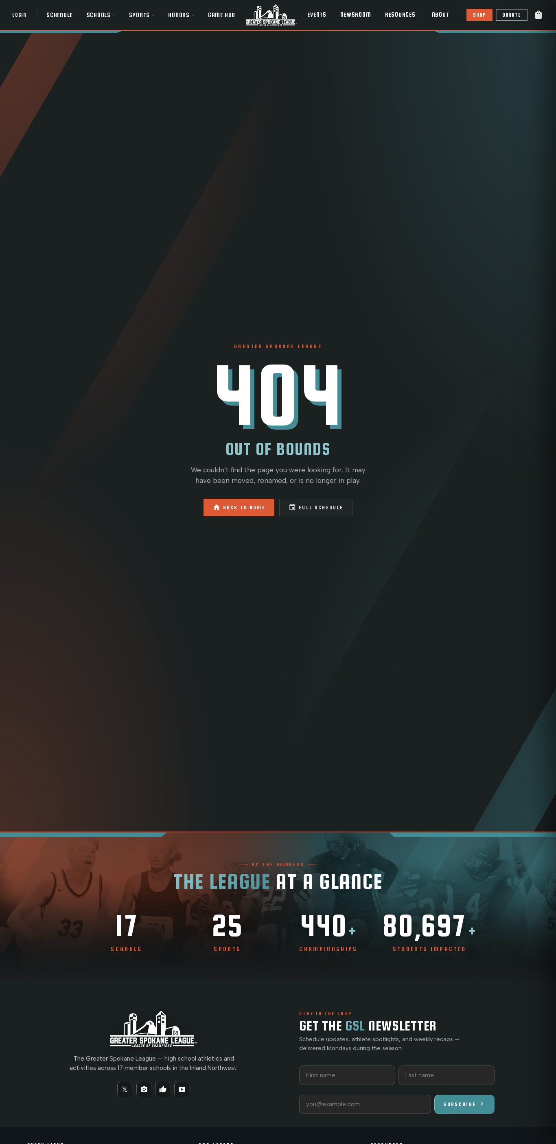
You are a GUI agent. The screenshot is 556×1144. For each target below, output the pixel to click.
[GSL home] (271, 15)
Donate (511, 15)
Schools (99, 15)
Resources (400, 14)
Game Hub (221, 15)
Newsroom (355, 14)
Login (19, 15)
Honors (179, 15)
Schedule (59, 15)
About (440, 14)
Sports (139, 15)
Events (316, 14)
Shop (479, 15)
